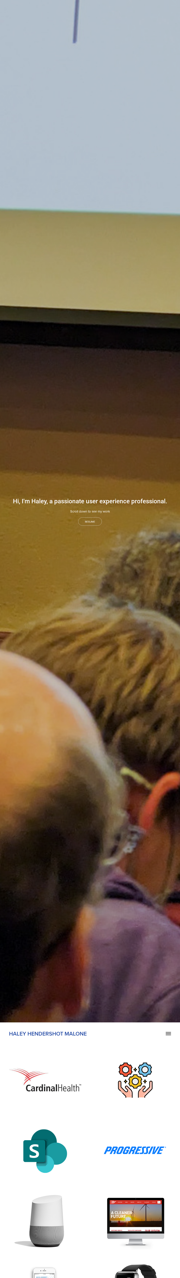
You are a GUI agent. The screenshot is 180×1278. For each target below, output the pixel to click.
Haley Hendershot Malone (48, 1034)
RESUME (90, 521)
